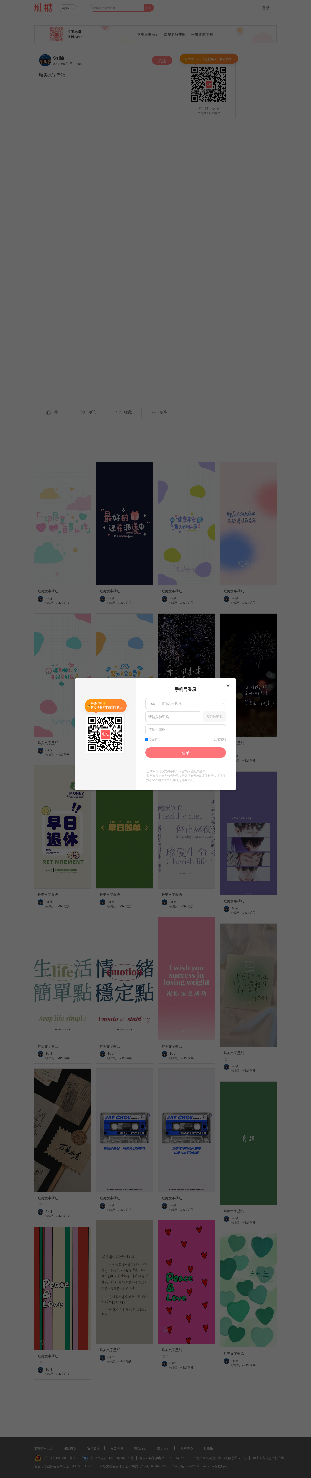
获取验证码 (215, 716)
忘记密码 (220, 739)
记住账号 (154, 739)
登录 (186, 752)
